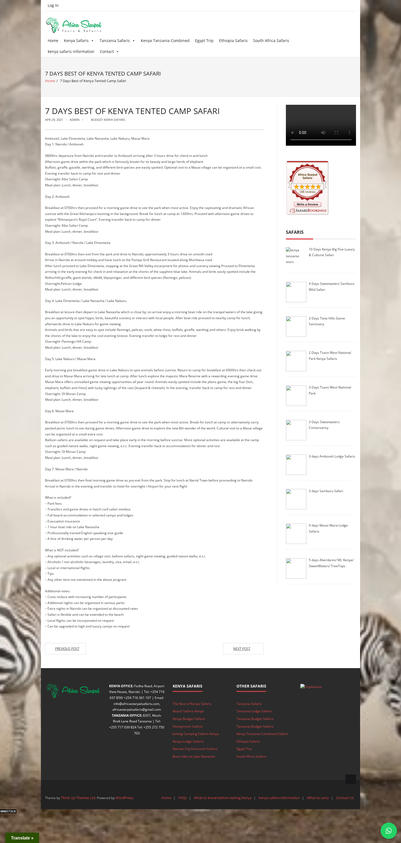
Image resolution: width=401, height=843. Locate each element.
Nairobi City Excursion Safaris (195, 748)
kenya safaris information (71, 51)
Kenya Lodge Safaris (188, 741)
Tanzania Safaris (115, 40)
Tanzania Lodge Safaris (254, 711)
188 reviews (308, 191)
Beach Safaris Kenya (188, 711)
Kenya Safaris (76, 40)
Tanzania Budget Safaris (255, 718)
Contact (107, 51)
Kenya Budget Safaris (189, 718)
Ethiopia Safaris (233, 40)
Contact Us (345, 797)
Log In (53, 5)
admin (74, 120)
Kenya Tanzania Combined (165, 40)
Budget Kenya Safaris (108, 120)
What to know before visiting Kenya (223, 797)
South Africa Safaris (271, 40)
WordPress (124, 797)
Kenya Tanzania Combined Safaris (262, 733)
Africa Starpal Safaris (307, 176)
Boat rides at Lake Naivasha (194, 756)
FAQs (182, 797)
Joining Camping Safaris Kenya (196, 733)
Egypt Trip (204, 40)
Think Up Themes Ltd (78, 797)
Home (53, 40)
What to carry (318, 797)
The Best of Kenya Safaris (192, 703)
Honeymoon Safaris (188, 726)
